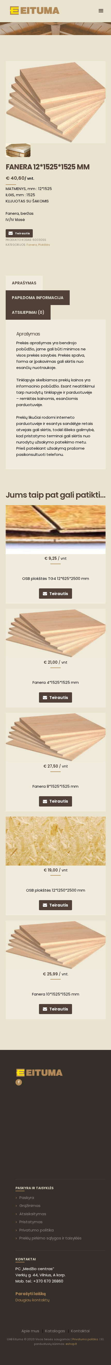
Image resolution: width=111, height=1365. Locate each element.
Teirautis (22, 233)
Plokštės (44, 245)
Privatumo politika (36, 1230)
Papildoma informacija (38, 297)
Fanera (32, 245)
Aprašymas (24, 283)
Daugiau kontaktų (32, 1300)
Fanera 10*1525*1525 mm (55, 994)
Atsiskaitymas (32, 1213)
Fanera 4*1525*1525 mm (56, 682)
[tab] (24, 283)
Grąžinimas (30, 1205)
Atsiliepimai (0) (28, 312)
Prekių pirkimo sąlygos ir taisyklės (50, 1238)
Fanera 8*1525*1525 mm (55, 786)
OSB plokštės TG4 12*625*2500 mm (55, 578)
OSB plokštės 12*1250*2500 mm (55, 890)
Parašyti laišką (30, 1293)
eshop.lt (71, 1344)
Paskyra (26, 1197)
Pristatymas (31, 1221)
